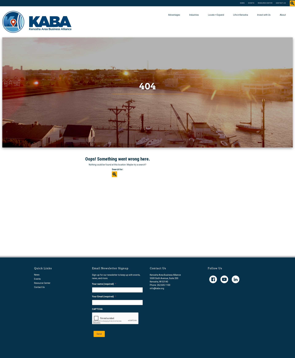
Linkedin (235, 279)
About (283, 15)
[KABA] (36, 21)
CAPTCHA (97, 309)
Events (251, 3)
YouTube (224, 279)
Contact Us (281, 3)
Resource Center (265, 3)
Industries (194, 15)
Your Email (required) (104, 296)
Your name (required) (104, 284)
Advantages (174, 15)
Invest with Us (264, 15)
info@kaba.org (157, 288)
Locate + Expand (216, 15)
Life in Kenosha (240, 15)
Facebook (213, 279)
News (242, 3)
